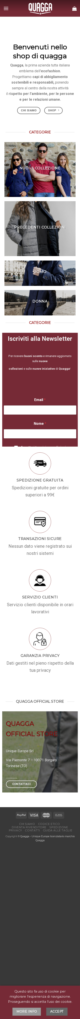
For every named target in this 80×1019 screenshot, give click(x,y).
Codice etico (49, 824)
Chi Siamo (27, 824)
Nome (40, 423)
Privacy (15, 830)
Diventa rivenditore (29, 827)
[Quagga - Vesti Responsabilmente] (40, 8)
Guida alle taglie (57, 830)
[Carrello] (74, 8)
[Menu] (6, 8)
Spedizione (58, 827)
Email (40, 400)
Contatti (32, 830)
